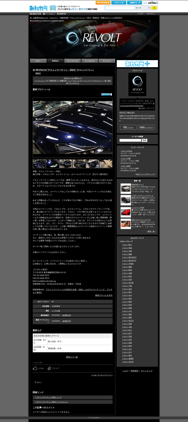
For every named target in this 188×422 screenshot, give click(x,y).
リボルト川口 (127, 311)
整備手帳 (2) (54, 81)
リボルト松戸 (127, 333)
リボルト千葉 (127, 286)
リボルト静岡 (125, 166)
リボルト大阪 (127, 327)
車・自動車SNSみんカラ (39, 18)
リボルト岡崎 (127, 308)
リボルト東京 (127, 355)
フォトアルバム (72, 61)
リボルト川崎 (127, 251)
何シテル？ (142, 108)
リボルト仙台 (127, 295)
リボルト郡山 (127, 245)
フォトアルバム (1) (75, 81)
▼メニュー (107, 61)
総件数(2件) (66, 315)
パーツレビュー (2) (41, 81)
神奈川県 (130, 113)
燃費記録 (63, 81)
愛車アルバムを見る (104, 295)
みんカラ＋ (54, 18)
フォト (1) (86, 81)
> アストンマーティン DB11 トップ (48, 397)
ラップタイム (90, 61)
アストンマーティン (77, 18)
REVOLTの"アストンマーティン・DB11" (56, 70)
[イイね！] (105, 94)
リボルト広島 (127, 336)
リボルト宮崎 (127, 324)
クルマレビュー (97, 81)
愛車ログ (78, 78)
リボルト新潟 (127, 276)
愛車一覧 (151, 231)
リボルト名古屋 (127, 283)
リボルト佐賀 (127, 280)
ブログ (38, 61)
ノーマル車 (56, 311)
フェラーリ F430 (138, 208)
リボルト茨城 (127, 248)
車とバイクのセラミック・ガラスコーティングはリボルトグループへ (47, 20)
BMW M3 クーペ (138, 184)
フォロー (128, 127)
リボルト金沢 (127, 289)
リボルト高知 (127, 302)
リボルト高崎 (127, 267)
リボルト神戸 (127, 292)
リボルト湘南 (127, 254)
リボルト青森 (127, 343)
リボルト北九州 (126, 151)
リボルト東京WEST (129, 257)
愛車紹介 (96, 18)
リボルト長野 (127, 317)
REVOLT (122, 113)
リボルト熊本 (127, 346)
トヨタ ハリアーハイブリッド (142, 195)
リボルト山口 (127, 349)
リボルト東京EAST (129, 261)
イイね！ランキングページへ (102, 375)
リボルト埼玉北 (127, 321)
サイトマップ (146, 371)
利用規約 (134, 371)
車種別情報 (64, 18)
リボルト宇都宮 (127, 264)
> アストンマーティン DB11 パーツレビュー (51, 402)
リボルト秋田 (127, 305)
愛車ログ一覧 (72, 357)
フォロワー (146, 127)
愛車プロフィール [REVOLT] (111, 18)
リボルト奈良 (127, 340)
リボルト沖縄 (125, 159)
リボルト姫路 (127, 314)
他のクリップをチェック (145, 174)
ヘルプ (145, 2)
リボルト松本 (127, 298)
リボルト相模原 (127, 359)
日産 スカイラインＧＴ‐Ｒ (141, 220)
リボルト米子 (127, 352)
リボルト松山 (127, 330)
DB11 (89, 18)
